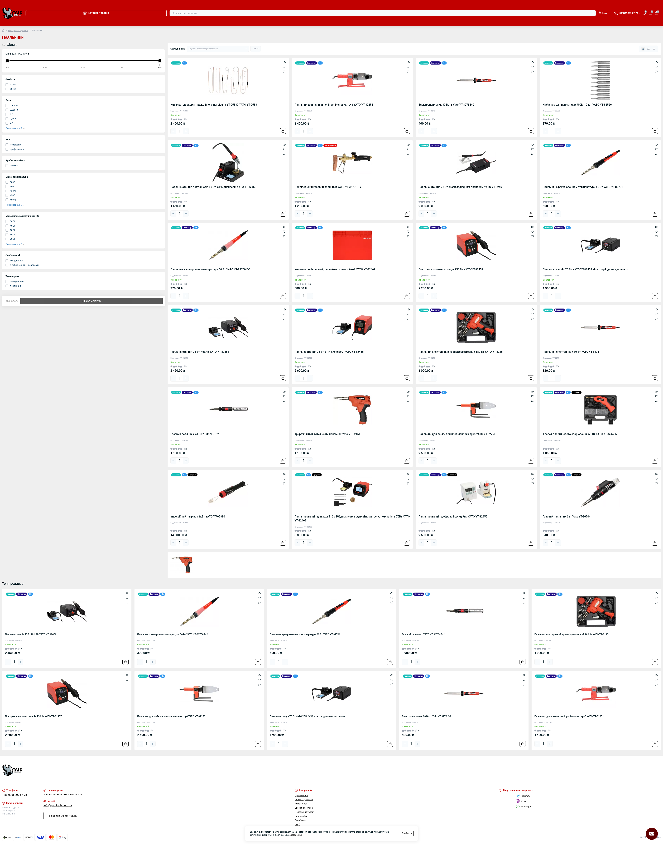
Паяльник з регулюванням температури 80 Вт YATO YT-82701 (583, 187)
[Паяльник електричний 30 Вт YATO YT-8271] (600, 327)
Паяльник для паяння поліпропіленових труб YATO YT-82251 (334, 104)
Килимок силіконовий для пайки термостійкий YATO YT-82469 (335, 269)
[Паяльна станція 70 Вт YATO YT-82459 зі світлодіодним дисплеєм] (600, 245)
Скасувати (12, 301)
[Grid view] (643, 49)
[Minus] (173, 131)
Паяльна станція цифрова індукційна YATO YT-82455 (453, 516)
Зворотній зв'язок (304, 808)
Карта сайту (301, 816)
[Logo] (12, 13)
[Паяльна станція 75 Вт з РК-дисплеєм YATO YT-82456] (352, 327)
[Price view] (654, 49)
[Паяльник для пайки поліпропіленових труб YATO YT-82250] (476, 409)
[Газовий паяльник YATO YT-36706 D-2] (228, 409)
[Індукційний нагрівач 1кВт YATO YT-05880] (228, 492)
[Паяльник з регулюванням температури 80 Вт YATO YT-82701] (600, 162)
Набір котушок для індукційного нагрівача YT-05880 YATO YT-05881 (214, 104)
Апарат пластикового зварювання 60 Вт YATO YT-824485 (580, 434)
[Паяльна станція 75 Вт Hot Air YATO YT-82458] (228, 327)
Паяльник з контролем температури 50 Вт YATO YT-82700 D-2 (210, 269)
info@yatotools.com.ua (58, 805)
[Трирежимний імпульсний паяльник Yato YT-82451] (352, 409)
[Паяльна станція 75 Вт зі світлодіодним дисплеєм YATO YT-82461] (476, 162)
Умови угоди (301, 804)
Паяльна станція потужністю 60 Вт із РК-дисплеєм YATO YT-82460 (213, 187)
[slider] (7, 60)
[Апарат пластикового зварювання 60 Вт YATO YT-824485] (600, 409)
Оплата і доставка (304, 799)
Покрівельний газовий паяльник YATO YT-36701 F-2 (328, 187)
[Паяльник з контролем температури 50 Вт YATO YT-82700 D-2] (228, 245)
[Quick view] (284, 62)
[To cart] (283, 131)
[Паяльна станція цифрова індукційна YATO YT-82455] (476, 492)
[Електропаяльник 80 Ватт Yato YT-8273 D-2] (476, 80)
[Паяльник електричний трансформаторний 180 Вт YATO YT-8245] (476, 327)
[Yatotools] (165, 770)
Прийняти (407, 833)
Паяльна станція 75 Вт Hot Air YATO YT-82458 (199, 351)
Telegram (525, 796)
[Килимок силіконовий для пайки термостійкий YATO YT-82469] (352, 245)
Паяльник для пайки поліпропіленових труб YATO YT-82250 (457, 434)
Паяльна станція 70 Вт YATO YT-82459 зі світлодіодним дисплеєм (585, 269)
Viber (523, 801)
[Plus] (186, 131)
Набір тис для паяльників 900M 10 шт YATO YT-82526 (577, 104)
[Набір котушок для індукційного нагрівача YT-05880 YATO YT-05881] (228, 80)
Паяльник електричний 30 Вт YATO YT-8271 (571, 351)
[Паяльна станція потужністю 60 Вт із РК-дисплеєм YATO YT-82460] (228, 162)
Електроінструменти (18, 30)
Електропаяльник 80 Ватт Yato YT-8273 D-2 (446, 104)
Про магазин (301, 795)
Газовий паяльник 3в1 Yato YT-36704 (566, 516)
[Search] (592, 13)
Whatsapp (526, 806)
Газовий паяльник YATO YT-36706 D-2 (194, 434)
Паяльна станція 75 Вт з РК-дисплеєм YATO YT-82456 (329, 351)
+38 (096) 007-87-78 (14, 795)
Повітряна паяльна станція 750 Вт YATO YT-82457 (451, 269)
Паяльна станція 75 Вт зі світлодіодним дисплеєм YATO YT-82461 (461, 187)
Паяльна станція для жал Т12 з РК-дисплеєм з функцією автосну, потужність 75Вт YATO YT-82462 (352, 518)
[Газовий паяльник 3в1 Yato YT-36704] (600, 492)
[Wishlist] (284, 67)
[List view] (648, 49)
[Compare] (284, 71)
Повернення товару (304, 812)
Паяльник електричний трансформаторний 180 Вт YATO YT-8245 (461, 351)
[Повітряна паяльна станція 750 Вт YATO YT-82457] (476, 245)
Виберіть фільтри (91, 301)
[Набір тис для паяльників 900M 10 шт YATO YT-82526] (600, 80)
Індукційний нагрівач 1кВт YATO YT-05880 (197, 516)
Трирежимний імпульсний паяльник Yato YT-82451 (327, 434)
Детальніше (296, 835)
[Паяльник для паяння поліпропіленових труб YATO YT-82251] (352, 80)
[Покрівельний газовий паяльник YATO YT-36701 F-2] (352, 162)
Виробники (300, 820)
